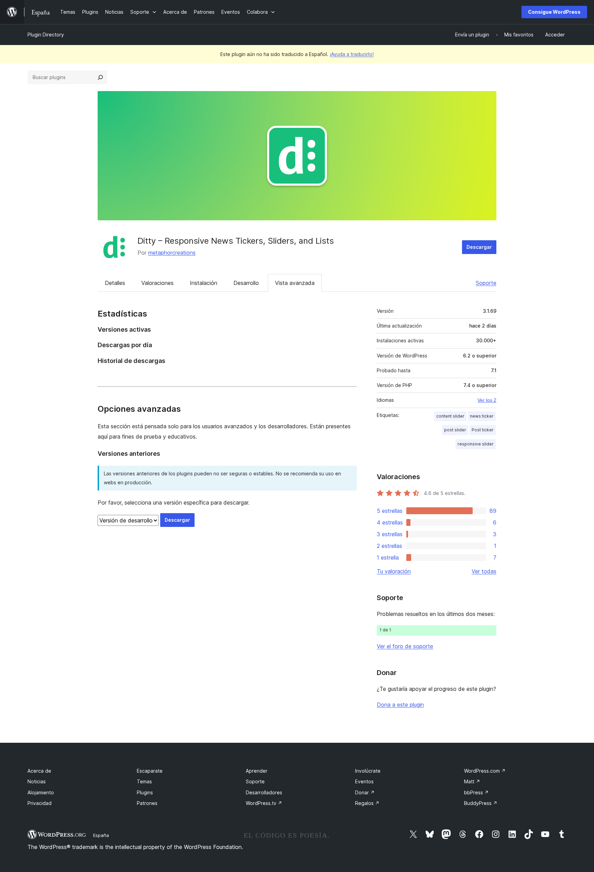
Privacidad (40, 803)
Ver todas (484, 571)
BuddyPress (480, 803)
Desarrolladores (264, 792)
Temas (144, 781)
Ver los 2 (486, 400)
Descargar (479, 247)
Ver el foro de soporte (405, 646)
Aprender (256, 771)
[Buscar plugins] (100, 77)
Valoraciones (157, 282)
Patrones (147, 803)
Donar (365, 792)
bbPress (476, 792)
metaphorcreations (172, 252)
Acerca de (39, 771)
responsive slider (476, 443)
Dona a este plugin (400, 704)
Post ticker (483, 429)
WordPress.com (485, 771)
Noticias (37, 781)
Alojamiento (41, 792)
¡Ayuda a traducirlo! (352, 54)
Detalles (115, 282)
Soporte (486, 282)
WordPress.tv (264, 803)
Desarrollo (246, 282)
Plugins (145, 792)
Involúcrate (368, 771)
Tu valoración (394, 571)
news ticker (482, 416)
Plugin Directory (46, 34)
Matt (472, 781)
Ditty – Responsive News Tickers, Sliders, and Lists (236, 241)
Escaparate (150, 771)
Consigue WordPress (554, 12)
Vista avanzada (295, 282)
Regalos (367, 803)
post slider (455, 429)
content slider (450, 416)
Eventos (364, 781)
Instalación (203, 282)
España (101, 835)
